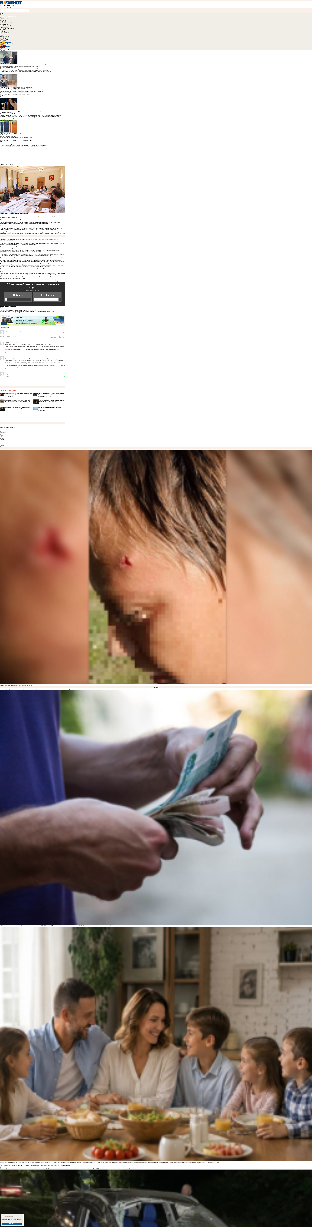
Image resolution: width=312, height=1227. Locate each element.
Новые (2, 336)
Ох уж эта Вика (4, 73)
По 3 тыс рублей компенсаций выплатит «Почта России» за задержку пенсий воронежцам (125, 1162)
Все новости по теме (5, 67)
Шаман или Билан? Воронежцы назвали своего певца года (14, 92)
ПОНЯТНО (12, 1224)
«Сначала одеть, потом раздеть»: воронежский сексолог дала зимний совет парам (20, 118)
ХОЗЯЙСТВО (3, 38)
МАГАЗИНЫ (8, 49)
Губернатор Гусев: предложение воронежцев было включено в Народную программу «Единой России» (199, 1162)
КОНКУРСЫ (3, 21)
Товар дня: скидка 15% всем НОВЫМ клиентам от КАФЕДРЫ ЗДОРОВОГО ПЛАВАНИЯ (22, 139)
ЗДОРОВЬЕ (3, 20)
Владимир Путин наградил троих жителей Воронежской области (15, 1162)
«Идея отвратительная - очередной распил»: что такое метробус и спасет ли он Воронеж (22, 91)
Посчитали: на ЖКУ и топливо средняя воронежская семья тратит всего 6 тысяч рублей (62, 925)
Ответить (7, 352)
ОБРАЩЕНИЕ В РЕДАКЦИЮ (7, 28)
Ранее (14, 336)
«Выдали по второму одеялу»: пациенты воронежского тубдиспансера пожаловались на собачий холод (25, 71)
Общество (2, 164)
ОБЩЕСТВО (3, 29)
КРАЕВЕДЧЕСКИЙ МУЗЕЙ (6, 23)
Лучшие (8, 336)
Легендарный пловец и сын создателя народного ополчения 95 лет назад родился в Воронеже (39, 689)
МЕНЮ (1, 13)
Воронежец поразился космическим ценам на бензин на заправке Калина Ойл (19, 69)
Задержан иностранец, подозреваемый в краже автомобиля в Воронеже (56, 1165)
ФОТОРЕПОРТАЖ (4, 36)
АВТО (1, 14)
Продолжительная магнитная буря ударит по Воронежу (13, 310)
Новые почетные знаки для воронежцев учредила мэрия (71, 689)
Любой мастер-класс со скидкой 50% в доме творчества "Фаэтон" (16, 137)
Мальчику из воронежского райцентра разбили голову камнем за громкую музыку (16, 685)
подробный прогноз (4, 427)
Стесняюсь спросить (5, 96)
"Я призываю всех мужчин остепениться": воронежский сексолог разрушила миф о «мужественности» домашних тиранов (30, 116)
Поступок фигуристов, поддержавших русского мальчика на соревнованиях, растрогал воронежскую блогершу (70, 1168)
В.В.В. (1, 17)
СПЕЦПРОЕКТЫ (4, 34)
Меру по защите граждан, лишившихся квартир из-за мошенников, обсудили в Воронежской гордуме (118, 1168)
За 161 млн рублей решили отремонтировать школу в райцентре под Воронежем (20, 309)
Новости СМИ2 (3, 414)
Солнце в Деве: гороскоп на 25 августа (10, 689)
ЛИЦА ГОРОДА (4, 24)
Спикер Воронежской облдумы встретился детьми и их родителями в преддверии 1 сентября (86, 1162)
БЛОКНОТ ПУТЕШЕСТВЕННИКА (8, 16)
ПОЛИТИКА (3, 31)
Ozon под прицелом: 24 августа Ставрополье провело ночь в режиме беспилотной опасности (20, 1165)
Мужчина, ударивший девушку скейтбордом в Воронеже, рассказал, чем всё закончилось (48, 1162)
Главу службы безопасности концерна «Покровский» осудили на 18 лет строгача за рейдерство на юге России (24, 1168)
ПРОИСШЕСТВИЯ (4, 32)
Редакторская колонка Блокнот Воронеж (14, 312)
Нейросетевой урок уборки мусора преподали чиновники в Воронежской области (98, 925)
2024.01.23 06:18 (17, 372)
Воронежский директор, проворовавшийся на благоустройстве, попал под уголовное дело (22, 311)
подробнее (12, 427)
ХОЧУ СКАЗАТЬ (4, 39)
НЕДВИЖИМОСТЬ (4, 27)
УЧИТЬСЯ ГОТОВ (8, 43)
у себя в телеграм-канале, (13, 228)
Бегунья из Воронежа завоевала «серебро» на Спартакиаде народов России (160, 1162)
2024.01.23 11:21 (13, 342)
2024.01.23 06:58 (16, 357)
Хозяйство (2, 95)
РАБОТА (9, 42)
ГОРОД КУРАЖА (4, 18)
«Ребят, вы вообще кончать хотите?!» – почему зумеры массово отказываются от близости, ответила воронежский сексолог (31, 115)
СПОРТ (2, 35)
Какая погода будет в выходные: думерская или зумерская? (15, 94)
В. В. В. (2, 141)
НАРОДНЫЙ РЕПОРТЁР (6, 25)
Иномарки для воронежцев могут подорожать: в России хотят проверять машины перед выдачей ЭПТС (22, 925)
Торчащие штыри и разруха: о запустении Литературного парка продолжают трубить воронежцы (24, 70)
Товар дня (2, 119)
